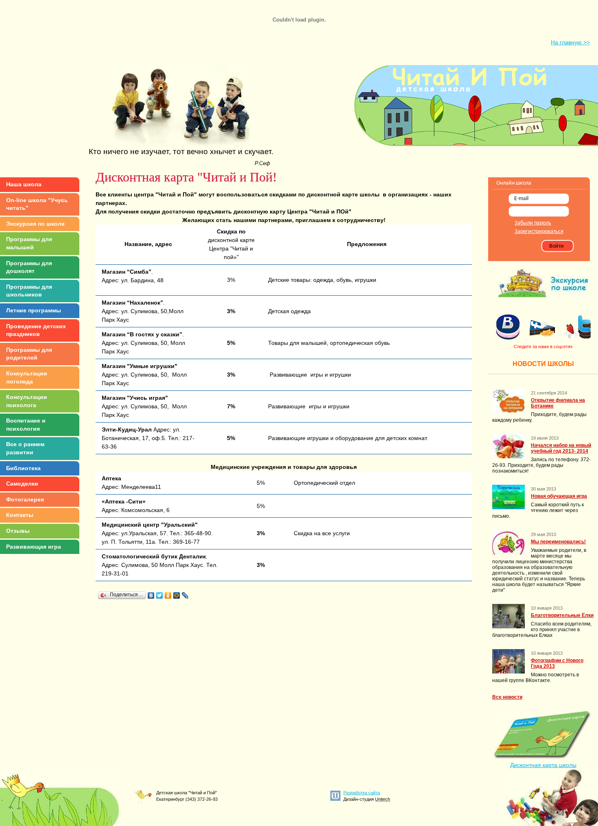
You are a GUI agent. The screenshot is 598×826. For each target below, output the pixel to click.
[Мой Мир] (176, 595)
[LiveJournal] (185, 595)
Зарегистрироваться (539, 232)
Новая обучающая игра (559, 496)
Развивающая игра (33, 546)
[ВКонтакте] (151, 595)
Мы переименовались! (558, 542)
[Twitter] (159, 595)
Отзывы (18, 530)
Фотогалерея (25, 499)
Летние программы (33, 310)
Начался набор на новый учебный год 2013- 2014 (561, 448)
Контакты (19, 515)
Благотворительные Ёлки (562, 615)
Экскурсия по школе (35, 223)
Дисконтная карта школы (543, 765)
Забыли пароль (533, 223)
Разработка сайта (361, 792)
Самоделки (22, 483)
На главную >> (570, 42)
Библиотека (23, 468)
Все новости (507, 697)
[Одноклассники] (168, 595)
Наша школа (23, 184)
